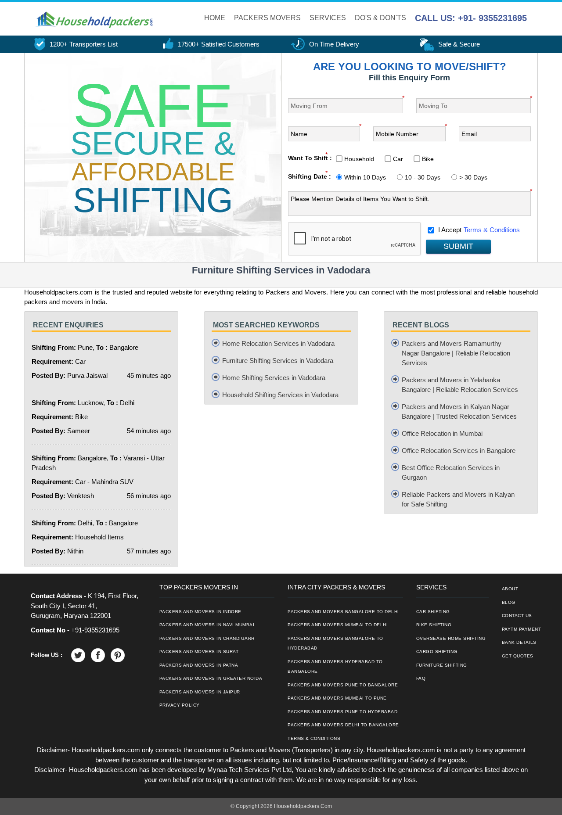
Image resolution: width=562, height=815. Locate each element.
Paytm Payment (521, 629)
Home (214, 18)
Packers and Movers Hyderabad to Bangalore (335, 666)
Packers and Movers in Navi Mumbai (207, 624)
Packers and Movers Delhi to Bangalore (343, 724)
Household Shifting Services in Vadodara (280, 395)
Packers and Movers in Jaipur (199, 691)
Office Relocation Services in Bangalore (458, 450)
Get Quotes (517, 655)
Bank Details (519, 642)
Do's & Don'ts (380, 18)
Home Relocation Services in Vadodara (278, 343)
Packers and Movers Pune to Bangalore (343, 684)
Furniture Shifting (441, 665)
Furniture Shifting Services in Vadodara (277, 360)
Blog (508, 602)
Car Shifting (433, 611)
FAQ (421, 678)
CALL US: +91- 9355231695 (471, 18)
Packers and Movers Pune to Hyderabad (342, 711)
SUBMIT (458, 246)
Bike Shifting (434, 624)
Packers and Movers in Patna (198, 665)
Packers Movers (267, 18)
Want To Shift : (310, 158)
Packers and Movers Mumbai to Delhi (338, 624)
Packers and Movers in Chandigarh (207, 638)
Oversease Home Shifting (451, 638)
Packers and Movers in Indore (200, 611)
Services (328, 18)
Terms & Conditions (492, 229)
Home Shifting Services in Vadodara (273, 377)
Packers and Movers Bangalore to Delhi (343, 611)
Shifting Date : (309, 176)
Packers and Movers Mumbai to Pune (337, 698)
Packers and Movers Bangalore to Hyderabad (335, 643)
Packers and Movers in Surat (199, 651)
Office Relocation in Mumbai (442, 433)
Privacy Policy (179, 705)
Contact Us (517, 615)
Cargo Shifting (437, 651)
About (510, 588)
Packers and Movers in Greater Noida (211, 678)
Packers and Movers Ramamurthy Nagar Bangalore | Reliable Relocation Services (456, 353)
